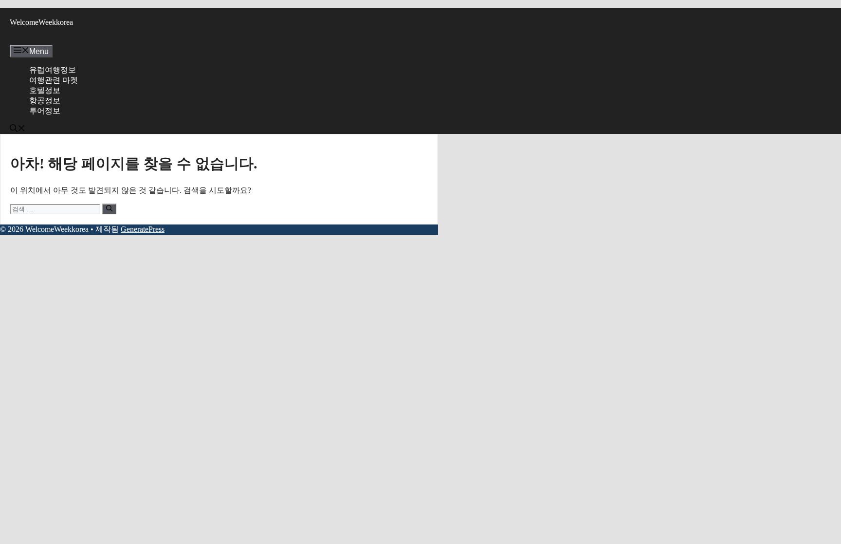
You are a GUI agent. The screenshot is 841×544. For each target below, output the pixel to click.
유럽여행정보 (52, 70)
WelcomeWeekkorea (41, 22)
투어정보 (44, 111)
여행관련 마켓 (53, 80)
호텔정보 (44, 90)
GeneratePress (143, 229)
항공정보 (44, 100)
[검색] (109, 209)
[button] (17, 129)
